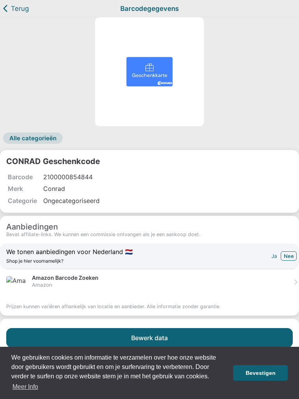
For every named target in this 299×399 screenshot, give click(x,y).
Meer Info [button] (25, 386)
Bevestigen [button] (261, 373)
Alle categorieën (32, 138)
